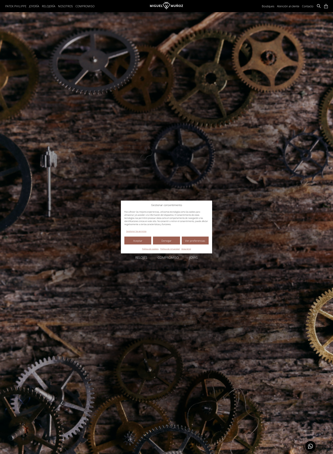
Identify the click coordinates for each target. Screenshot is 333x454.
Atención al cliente (288, 6)
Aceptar (137, 240)
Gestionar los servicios (136, 231)
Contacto (307, 6)
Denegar (166, 240)
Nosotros (65, 6)
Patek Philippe (15, 6)
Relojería (48, 6)
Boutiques (268, 6)
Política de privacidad (170, 248)
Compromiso (85, 6)
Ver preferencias (195, 240)
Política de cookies (150, 248)
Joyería (34, 6)
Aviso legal (186, 248)
